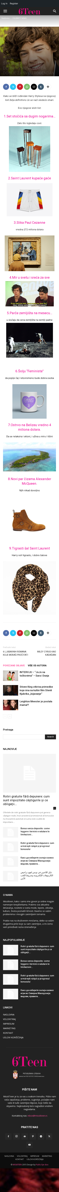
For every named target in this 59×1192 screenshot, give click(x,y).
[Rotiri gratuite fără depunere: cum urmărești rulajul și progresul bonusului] (10, 847)
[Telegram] (41, 1136)
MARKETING (9, 1028)
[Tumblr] (41, 87)
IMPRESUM (8, 1023)
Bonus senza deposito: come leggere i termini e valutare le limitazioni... (35, 831)
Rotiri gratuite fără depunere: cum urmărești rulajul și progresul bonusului (37, 846)
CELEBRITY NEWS (19, 18)
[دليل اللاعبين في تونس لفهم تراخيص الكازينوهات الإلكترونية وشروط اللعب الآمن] (10, 876)
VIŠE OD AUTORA (37, 665)
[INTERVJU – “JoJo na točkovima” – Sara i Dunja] (10, 675)
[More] (48, 87)
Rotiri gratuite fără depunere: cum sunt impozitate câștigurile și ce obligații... (26, 800)
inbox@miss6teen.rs (37, 1115)
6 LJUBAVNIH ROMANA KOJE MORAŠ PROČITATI (15, 653)
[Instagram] (16, 1136)
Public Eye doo (42, 1164)
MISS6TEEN (17, 1164)
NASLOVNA (8, 1014)
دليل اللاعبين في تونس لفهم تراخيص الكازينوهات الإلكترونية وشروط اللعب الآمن (37, 875)
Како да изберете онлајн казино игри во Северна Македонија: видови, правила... (37, 860)
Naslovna (6, 18)
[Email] (34, 87)
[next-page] (10, 716)
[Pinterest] (20, 87)
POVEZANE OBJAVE (14, 665)
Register (14, 3)
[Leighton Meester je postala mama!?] (10, 705)
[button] (5, 11)
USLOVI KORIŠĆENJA (13, 1037)
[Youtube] (29, 1145)
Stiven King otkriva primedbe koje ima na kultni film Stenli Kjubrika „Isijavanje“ (36, 690)
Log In (4, 3)
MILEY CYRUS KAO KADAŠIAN (46, 653)
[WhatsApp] (27, 87)
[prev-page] (5, 716)
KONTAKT (8, 1032)
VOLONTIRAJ (9, 1019)
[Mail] (25, 1136)
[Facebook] (6, 87)
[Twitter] (13, 87)
